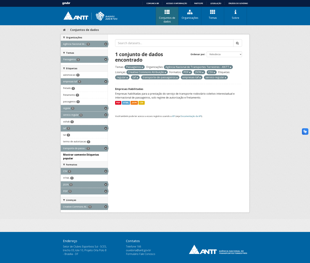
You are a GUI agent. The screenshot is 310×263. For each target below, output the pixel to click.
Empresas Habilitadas (129, 89)
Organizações (190, 18)
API (173, 116)
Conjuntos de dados (167, 19)
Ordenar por (198, 54)
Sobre (235, 18)
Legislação (215, 3)
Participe (198, 3)
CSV (141, 102)
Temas (213, 18)
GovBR (66, 3)
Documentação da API (191, 116)
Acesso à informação (176, 3)
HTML (126, 102)
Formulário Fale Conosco (140, 254)
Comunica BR (152, 3)
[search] (237, 43)
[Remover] (142, 67)
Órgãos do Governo (238, 3)
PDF (118, 102)
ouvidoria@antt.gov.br (138, 250)
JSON (134, 102)
